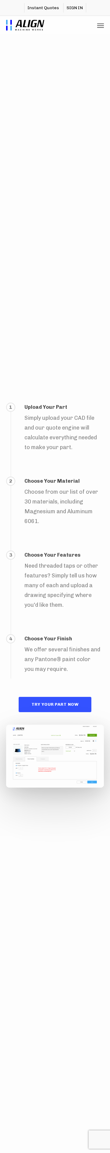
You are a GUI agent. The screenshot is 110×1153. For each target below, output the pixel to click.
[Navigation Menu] (100, 25)
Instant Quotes (43, 7)
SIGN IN (75, 7)
